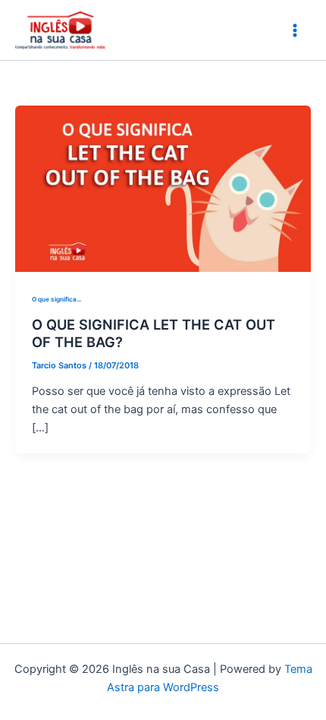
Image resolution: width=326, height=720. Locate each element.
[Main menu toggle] (295, 30)
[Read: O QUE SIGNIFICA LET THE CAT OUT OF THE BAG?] (163, 187)
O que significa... (56, 299)
